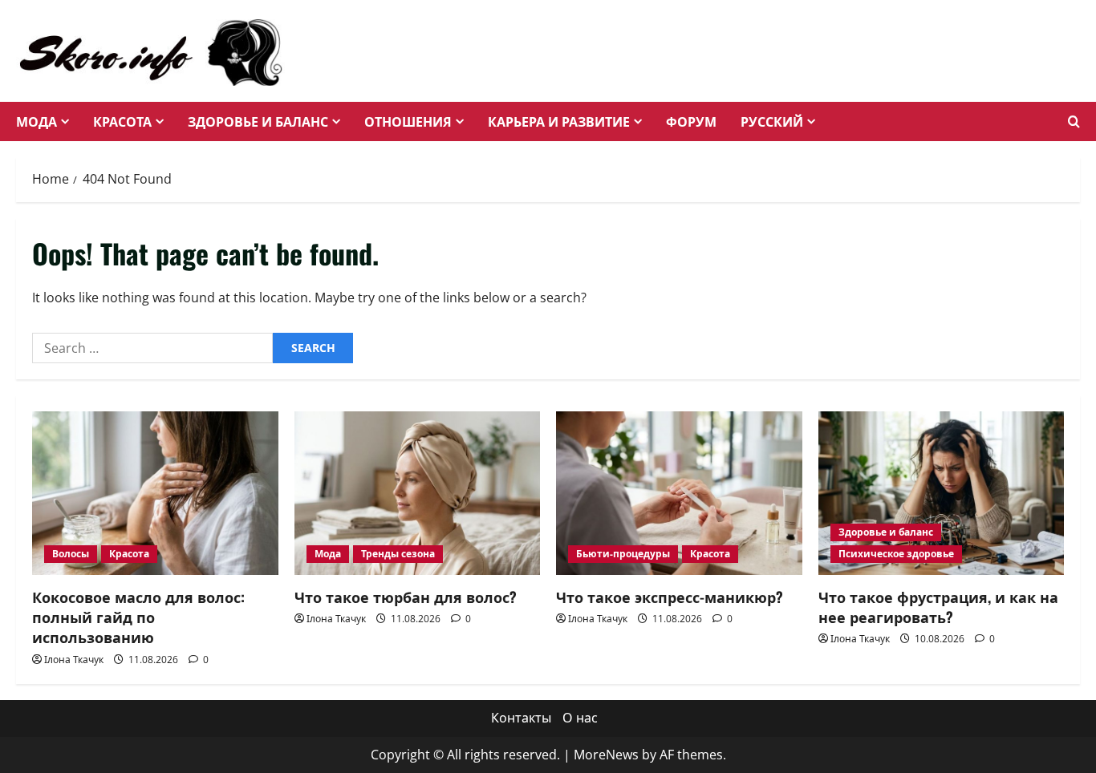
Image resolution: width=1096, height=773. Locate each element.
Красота (122, 121)
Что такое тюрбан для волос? (405, 596)
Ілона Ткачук (74, 659)
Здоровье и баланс (258, 121)
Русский (772, 121)
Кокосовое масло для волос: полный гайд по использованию (138, 616)
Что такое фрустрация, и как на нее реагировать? (938, 606)
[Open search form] (1074, 122)
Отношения (408, 121)
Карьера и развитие (559, 121)
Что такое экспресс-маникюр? (669, 596)
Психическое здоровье (896, 554)
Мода (36, 121)
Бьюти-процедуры (623, 554)
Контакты (521, 717)
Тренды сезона (398, 554)
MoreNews (606, 754)
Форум (691, 121)
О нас (580, 717)
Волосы (70, 554)
